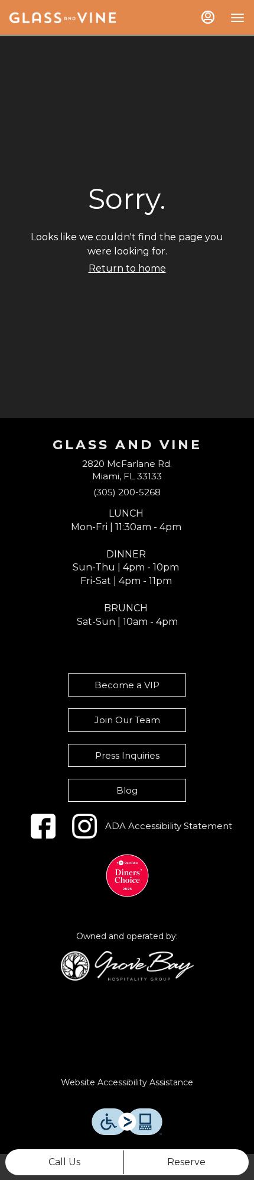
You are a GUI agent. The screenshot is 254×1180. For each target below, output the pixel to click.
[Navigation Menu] (237, 18)
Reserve (186, 1162)
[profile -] (208, 17)
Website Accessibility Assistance (127, 1082)
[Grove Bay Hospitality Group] (127, 965)
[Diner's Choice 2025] (127, 875)
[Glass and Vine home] (62, 18)
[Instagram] (84, 826)
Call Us (64, 1162)
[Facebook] (43, 826)
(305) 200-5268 (127, 492)
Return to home (127, 268)
